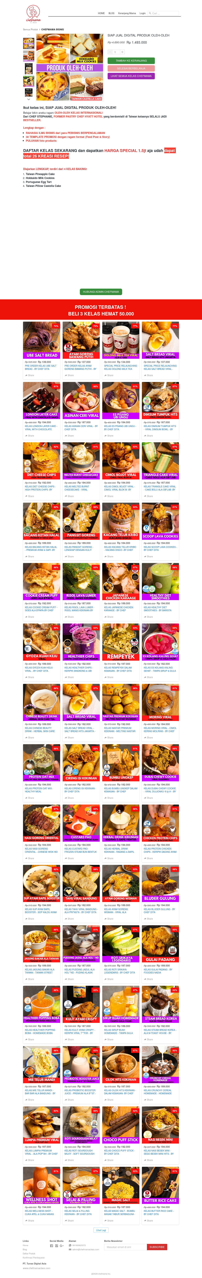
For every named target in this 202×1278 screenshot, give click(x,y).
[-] (51, 1246)
